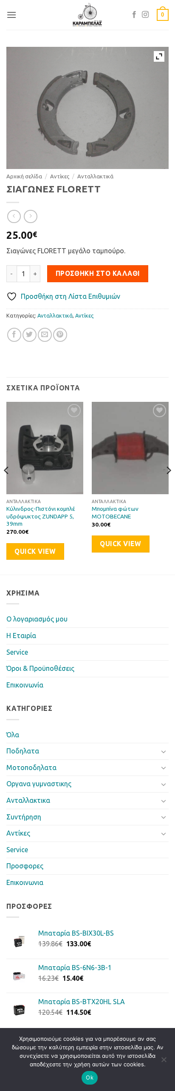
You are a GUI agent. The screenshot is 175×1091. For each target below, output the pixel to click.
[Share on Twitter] (30, 335)
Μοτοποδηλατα (31, 767)
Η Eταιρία (21, 635)
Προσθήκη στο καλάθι (98, 273)
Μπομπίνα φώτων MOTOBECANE (115, 512)
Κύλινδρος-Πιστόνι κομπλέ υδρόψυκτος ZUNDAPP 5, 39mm (40, 516)
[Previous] (7, 487)
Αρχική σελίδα (24, 176)
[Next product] (13, 216)
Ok (89, 1077)
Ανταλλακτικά (95, 176)
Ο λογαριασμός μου (37, 619)
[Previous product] (30, 216)
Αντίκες (59, 176)
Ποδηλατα (22, 751)
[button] (11, 14)
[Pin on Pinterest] (60, 335)
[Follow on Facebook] (134, 15)
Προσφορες (24, 866)
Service (17, 652)
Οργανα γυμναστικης (38, 783)
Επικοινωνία (24, 685)
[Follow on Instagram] (145, 15)
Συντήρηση (23, 817)
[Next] (168, 487)
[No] (163, 1062)
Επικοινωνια (24, 882)
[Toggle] (163, 751)
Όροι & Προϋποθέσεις (40, 668)
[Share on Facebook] (14, 335)
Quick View (35, 551)
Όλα (12, 735)
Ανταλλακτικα (28, 800)
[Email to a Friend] (45, 335)
